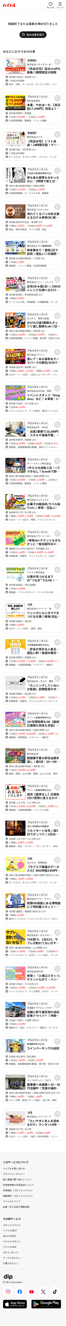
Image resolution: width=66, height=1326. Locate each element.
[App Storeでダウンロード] (15, 1304)
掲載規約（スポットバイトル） (18, 1195)
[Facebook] (20, 1292)
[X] (43, 1292)
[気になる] (57, 62)
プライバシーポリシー (14, 1173)
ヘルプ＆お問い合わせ (14, 1168)
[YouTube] (31, 1292)
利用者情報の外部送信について (18, 1184)
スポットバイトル (12, 1224)
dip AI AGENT (9, 1235)
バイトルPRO (9, 1246)
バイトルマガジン (12, 1241)
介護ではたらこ (10, 1263)
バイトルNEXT (10, 1230)
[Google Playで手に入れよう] (46, 1304)
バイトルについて (12, 1201)
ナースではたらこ (11, 1257)
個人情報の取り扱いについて (17, 1179)
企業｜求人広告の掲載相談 (16, 1206)
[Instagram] (8, 1292)
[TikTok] (55, 1292)
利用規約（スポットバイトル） (18, 1190)
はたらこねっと (10, 1252)
